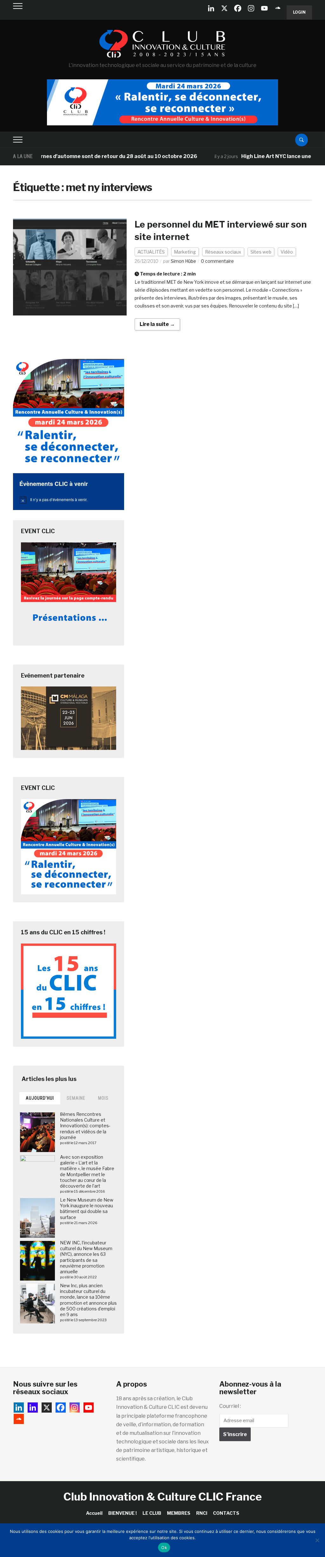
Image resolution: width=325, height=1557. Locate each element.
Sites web (260, 252)
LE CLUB (152, 1513)
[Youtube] (264, 8)
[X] (224, 8)
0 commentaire (217, 261)
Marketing (185, 252)
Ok (164, 1547)
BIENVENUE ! (122, 1513)
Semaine (76, 1098)
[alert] (68, 500)
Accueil (94, 1513)
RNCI (201, 1513)
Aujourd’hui (40, 1098)
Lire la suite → (157, 324)
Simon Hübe (183, 261)
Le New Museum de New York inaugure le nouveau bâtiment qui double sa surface (86, 1208)
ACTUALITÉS (151, 252)
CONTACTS (226, 1513)
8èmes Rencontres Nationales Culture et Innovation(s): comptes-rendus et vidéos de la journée (85, 1125)
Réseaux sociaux (223, 252)
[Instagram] (251, 8)
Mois (103, 1098)
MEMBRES (178, 1513)
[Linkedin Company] (211, 8)
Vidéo (287, 252)
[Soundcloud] (277, 8)
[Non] (317, 1540)
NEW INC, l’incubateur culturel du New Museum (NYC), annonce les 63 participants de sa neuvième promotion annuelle (86, 1257)
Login (299, 12)
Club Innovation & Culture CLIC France (162, 1496)
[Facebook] (237, 8)
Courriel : (230, 1406)
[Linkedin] (33, 1407)
